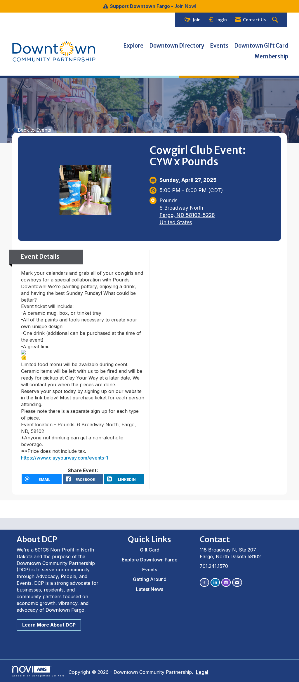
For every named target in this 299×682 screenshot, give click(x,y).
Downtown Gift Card (261, 45)
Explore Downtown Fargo (150, 560)
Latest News (149, 589)
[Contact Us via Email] (237, 582)
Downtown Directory (176, 45)
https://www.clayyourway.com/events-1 (64, 458)
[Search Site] (275, 20)
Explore (133, 45)
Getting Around (149, 579)
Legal (202, 672)
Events (219, 45)
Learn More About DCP (49, 625)
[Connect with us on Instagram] (226, 582)
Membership (271, 56)
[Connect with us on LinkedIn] (215, 582)
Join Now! (185, 6)
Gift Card (149, 550)
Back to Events (34, 130)
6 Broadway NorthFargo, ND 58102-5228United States (187, 215)
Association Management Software (38, 675)
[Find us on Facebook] (204, 582)
